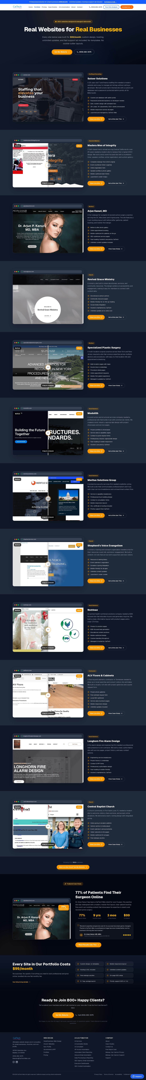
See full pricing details (20, 982)
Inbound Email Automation (83, 1055)
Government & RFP (50, 1049)
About (73, 7)
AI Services (78, 1041)
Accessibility (118, 1074)
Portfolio (37, 7)
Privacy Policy (98, 1074)
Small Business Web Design (52, 1041)
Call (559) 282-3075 (86, 1015)
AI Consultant (79, 1047)
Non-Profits (47, 1047)
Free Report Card (111, 1049)
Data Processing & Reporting (84, 1058)
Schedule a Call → (110, 2)
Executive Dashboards (82, 1063)
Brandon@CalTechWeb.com (21, 1058)
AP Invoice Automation (82, 1049)
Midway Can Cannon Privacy (115, 1052)
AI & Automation (64, 7)
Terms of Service (108, 1074)
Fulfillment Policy (128, 1074)
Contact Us (126, 7)
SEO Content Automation (83, 1066)
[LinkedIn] (16, 1062)
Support (108, 1058)
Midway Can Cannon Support (115, 1055)
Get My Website (60, 52)
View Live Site (95, 119)
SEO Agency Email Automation (84, 1061)
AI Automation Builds (81, 1044)
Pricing (44, 7)
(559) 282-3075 (96, 7)
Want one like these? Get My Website (72, 867)
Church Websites (49, 1044)
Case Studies (52, 7)
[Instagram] (13, 1062)
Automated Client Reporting (83, 1052)
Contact (79, 7)
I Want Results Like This (87, 945)
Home (31, 7)
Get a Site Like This (115, 119)
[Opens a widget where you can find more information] (137, 1076)
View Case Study (114, 249)
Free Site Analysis (111, 7)
